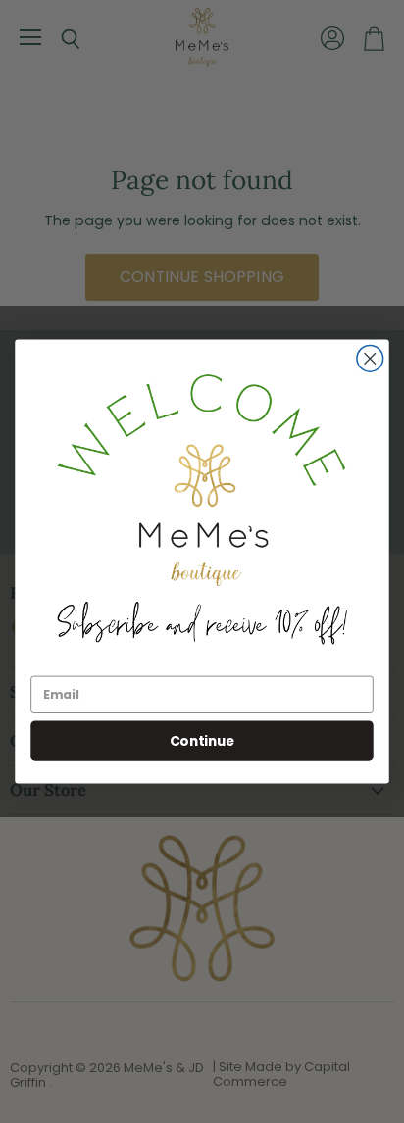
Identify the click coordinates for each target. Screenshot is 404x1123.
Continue (202, 740)
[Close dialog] (370, 359)
